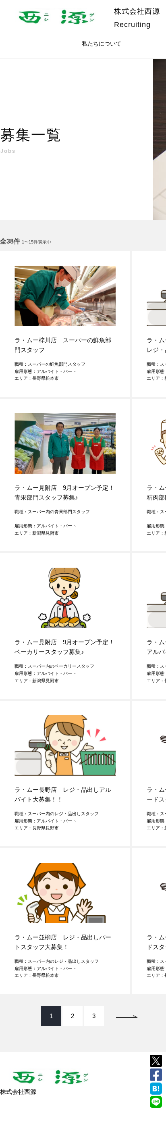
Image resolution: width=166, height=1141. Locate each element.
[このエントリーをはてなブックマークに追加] (156, 1089)
